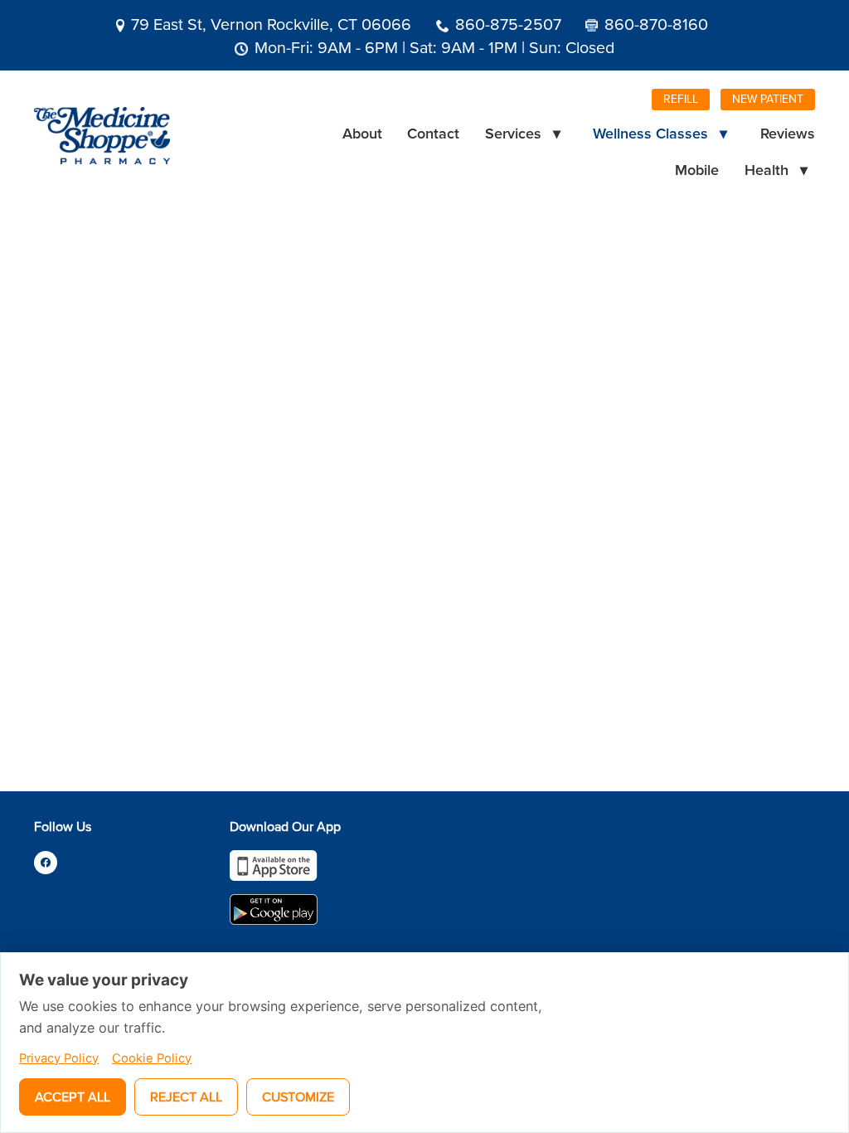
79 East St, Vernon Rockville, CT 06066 (271, 23)
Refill (680, 98)
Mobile (697, 169)
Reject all (186, 1096)
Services (522, 133)
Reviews (787, 133)
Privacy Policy (59, 1058)
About (362, 133)
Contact (433, 133)
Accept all (72, 1096)
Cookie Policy (152, 1058)
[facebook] (45, 862)
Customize (298, 1096)
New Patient (767, 98)
